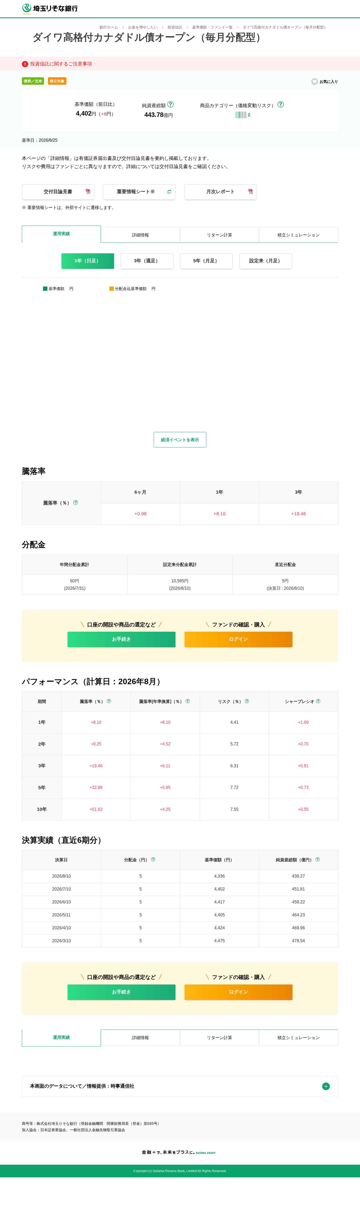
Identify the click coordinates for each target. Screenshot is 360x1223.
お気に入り (329, 81)
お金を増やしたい (143, 27)
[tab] (61, 1038)
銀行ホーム (109, 27)
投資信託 (175, 27)
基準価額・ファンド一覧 (212, 27)
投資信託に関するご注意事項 (61, 63)
